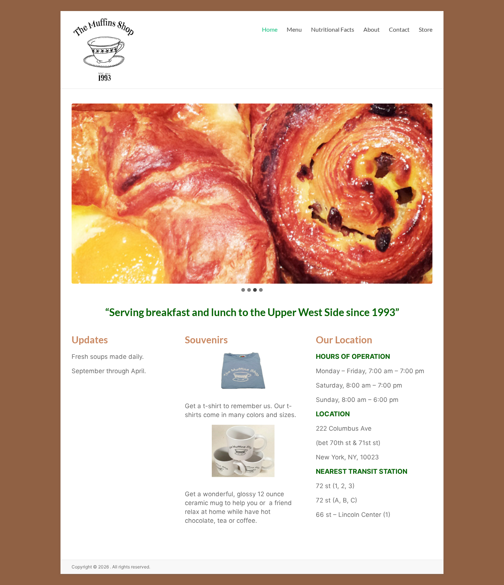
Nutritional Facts (332, 29)
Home (269, 29)
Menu (294, 29)
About (371, 29)
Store (425, 29)
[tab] (243, 290)
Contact (399, 29)
